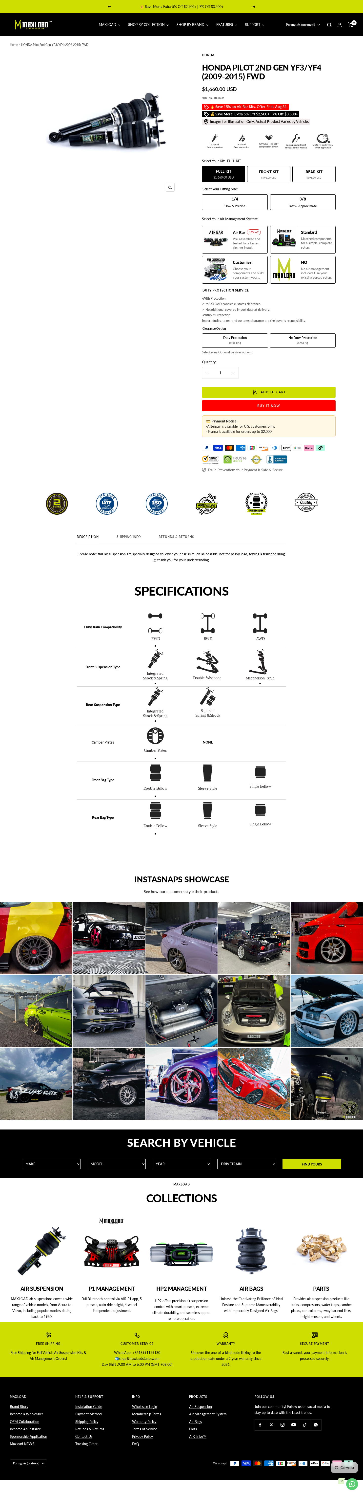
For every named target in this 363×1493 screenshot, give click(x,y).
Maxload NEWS (22, 1444)
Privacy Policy (142, 1436)
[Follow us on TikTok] (304, 1424)
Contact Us (83, 1436)
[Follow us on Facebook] (260, 1424)
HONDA (208, 55)
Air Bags (195, 1422)
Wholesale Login (144, 1406)
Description (88, 537)
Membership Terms (146, 1414)
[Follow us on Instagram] (282, 1424)
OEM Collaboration (24, 1422)
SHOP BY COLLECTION (147, 24)
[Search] (329, 25)
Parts (193, 1429)
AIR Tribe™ (197, 1436)
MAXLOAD (108, 24)
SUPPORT (253, 24)
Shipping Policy (86, 1422)
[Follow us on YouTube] (293, 1424)
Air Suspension (200, 1406)
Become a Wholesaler (26, 1414)
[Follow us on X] (271, 1424)
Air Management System (208, 1414)
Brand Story (19, 1406)
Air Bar (175, 6)
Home (14, 45)
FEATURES (225, 24)
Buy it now (268, 406)
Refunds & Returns (176, 537)
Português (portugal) (300, 25)
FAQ (135, 1444)
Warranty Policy (144, 1422)
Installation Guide (88, 1406)
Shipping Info (129, 537)
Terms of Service (144, 1429)
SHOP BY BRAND (191, 24)
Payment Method (88, 1414)
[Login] (340, 25)
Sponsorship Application (28, 1436)
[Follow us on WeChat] (315, 1424)
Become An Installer (25, 1429)
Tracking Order (86, 1444)
